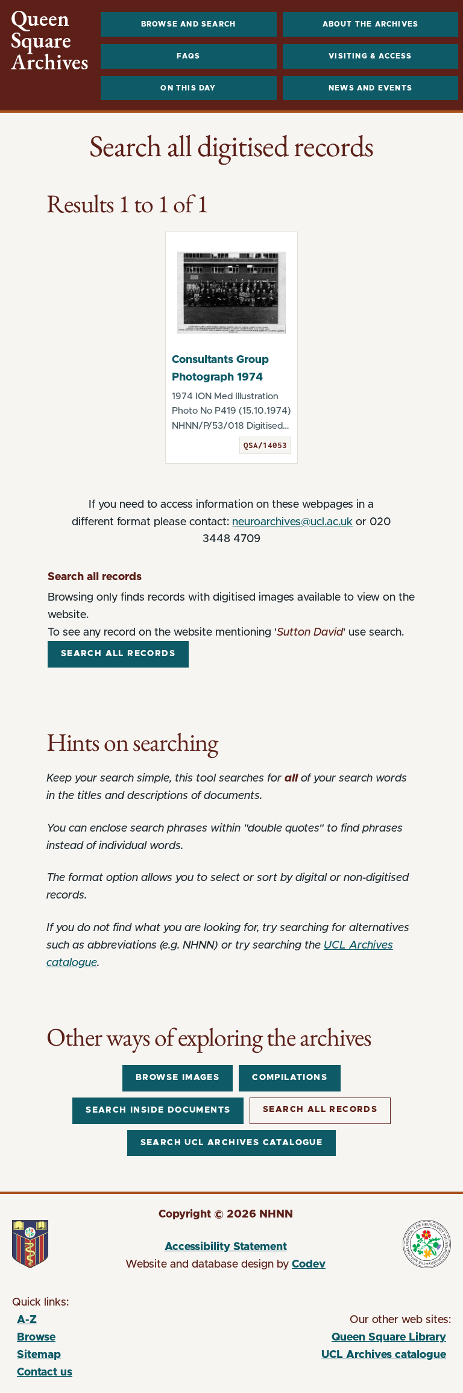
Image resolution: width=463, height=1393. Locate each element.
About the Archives (371, 24)
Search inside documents (158, 1110)
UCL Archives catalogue (337, 1357)
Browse (36, 1337)
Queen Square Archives (50, 40)
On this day (188, 88)
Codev (309, 1264)
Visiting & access (370, 56)
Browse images (177, 1077)
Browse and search (188, 24)
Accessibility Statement (226, 1247)
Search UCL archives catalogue (231, 1143)
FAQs (188, 56)
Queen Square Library (337, 1339)
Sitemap (39, 1355)
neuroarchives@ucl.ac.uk (292, 522)
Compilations (289, 1077)
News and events (370, 88)
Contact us (44, 1372)
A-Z (27, 1320)
